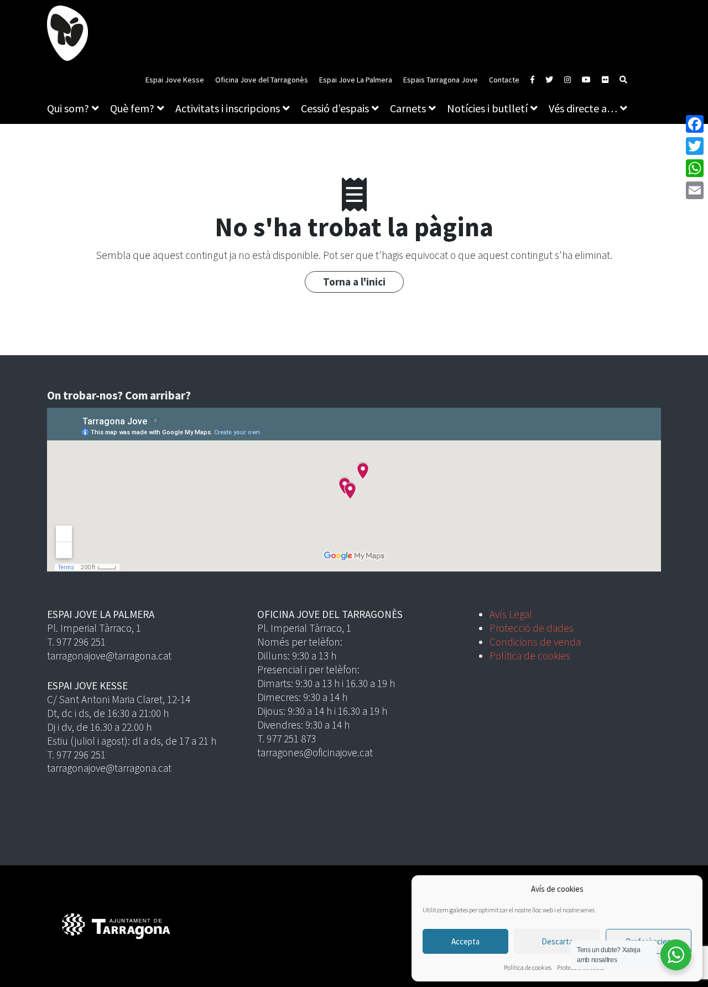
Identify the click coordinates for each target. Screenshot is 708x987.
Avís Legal (511, 614)
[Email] (695, 190)
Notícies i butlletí (487, 108)
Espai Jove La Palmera (355, 80)
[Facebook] (695, 124)
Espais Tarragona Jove (440, 80)
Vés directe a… (583, 108)
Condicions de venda (535, 641)
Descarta (557, 941)
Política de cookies (527, 967)
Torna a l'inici (354, 281)
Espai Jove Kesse (174, 80)
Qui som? (68, 108)
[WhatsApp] (695, 168)
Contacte (504, 80)
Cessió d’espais (335, 108)
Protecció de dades (532, 628)
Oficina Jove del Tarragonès (261, 80)
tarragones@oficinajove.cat (315, 752)
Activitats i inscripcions (227, 108)
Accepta (465, 941)
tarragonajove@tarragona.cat (109, 655)
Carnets (408, 108)
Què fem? (132, 108)
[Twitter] (695, 146)
